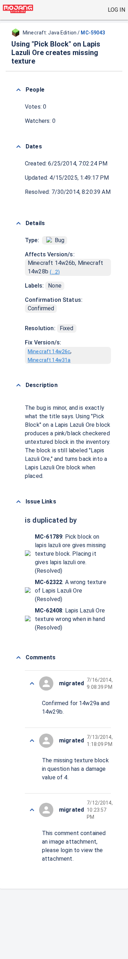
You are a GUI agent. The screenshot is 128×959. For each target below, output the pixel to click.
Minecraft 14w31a (49, 360)
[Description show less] (18, 385)
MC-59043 (93, 33)
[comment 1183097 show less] (32, 810)
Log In (116, 9)
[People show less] (18, 90)
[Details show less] (18, 223)
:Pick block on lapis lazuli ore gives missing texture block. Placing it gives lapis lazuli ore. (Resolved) (70, 553)
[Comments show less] (18, 657)
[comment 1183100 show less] (32, 683)
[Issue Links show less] (18, 502)
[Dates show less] (18, 147)
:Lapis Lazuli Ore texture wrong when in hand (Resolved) (70, 619)
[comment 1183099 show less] (32, 741)
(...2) (55, 272)
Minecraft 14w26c (49, 351)
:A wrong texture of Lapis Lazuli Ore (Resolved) (70, 591)
